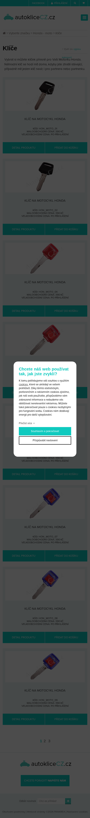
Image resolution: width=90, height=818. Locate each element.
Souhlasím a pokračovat (45, 431)
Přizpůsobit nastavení (45, 440)
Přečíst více (25, 423)
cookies (23, 384)
